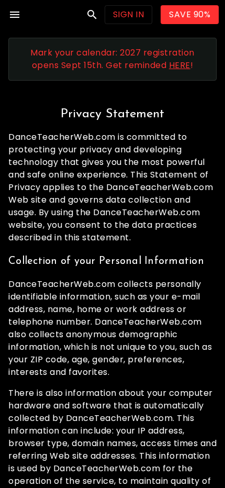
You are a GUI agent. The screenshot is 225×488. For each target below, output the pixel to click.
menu (14, 14)
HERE (179, 65)
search (92, 14)
